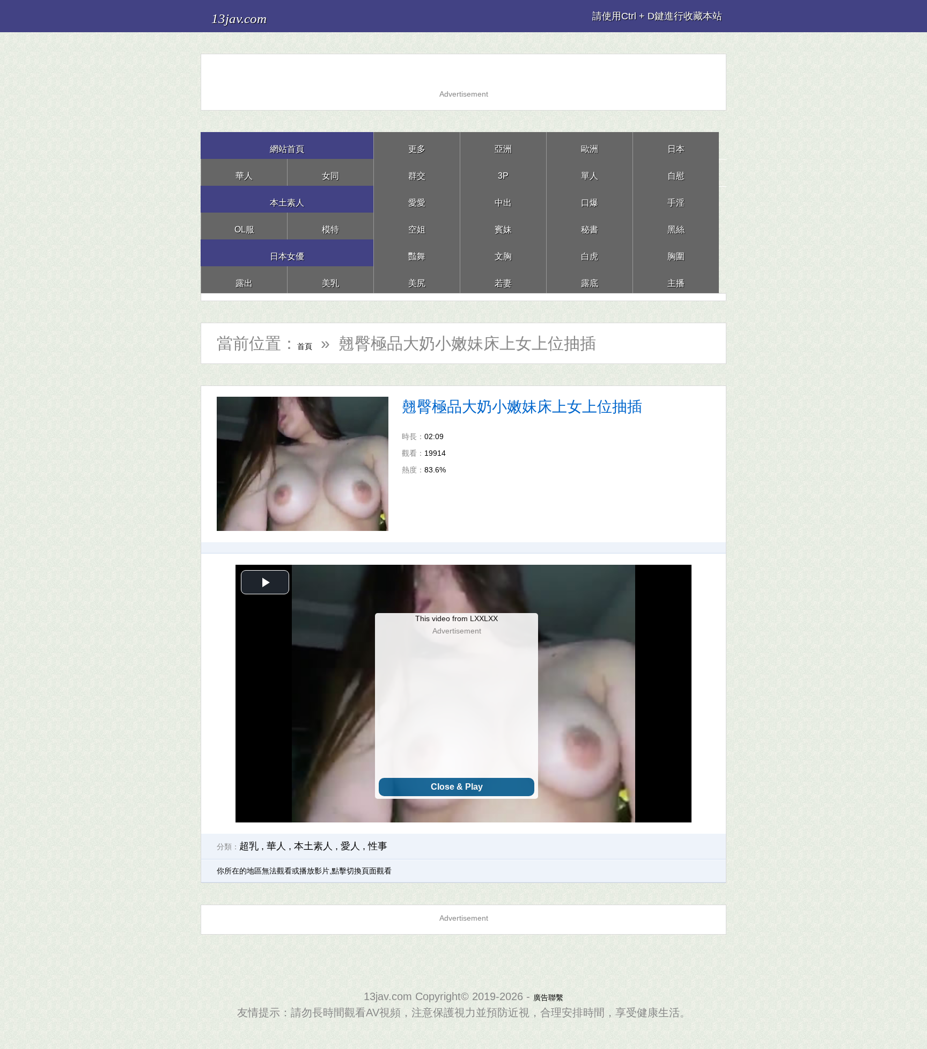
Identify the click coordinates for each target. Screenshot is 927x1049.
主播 (676, 279)
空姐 (417, 226)
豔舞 (417, 253)
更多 (417, 145)
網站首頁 (287, 145)
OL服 (244, 226)
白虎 (589, 253)
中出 (503, 199)
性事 (377, 846)
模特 (330, 226)
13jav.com (255, 16)
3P (503, 172)
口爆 (589, 199)
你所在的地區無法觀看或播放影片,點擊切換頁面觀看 (304, 870)
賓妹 (503, 226)
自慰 (676, 172)
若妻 (503, 279)
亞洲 (503, 145)
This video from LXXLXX (456, 618)
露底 (589, 279)
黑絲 (676, 226)
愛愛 (417, 199)
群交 (417, 172)
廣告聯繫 (548, 996)
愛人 (350, 846)
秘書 (589, 226)
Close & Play (457, 786)
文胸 (503, 253)
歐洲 (589, 145)
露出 (244, 279)
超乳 (249, 846)
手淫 (676, 199)
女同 (330, 172)
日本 (676, 145)
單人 (589, 172)
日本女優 (287, 253)
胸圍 (676, 253)
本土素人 (287, 199)
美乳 (330, 279)
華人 (244, 172)
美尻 (417, 279)
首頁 (313, 343)
